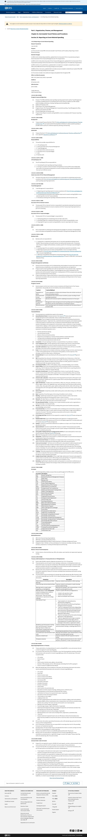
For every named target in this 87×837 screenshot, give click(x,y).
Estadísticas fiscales (9, 801)
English (54, 812)
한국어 (53, 801)
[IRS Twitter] (73, 830)
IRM (17, 17)
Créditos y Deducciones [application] (37, 12)
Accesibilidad (79, 835)
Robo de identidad (40, 797)
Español (56, 8)
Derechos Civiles (24, 806)
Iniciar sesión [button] (78, 8)
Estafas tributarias (40, 800)
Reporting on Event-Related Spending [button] (19, 29)
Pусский (54, 804)
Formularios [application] (48, 12)
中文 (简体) (55, 796)
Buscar (81, 12)
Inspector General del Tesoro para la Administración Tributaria (75, 799)
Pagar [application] (19, 12)
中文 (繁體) (55, 798)
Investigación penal (41, 805)
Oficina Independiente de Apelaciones (26, 802)
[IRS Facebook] (71, 830)
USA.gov (70, 803)
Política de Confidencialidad (68, 835)
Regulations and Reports (49, 134)
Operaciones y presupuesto (11, 798)
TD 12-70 (61, 316)
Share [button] (68, 783)
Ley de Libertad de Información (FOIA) (25, 809)
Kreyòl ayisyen (55, 809)
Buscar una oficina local (10, 807)
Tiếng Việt (54, 807)
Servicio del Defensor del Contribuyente (26, 798)
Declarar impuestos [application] (10, 12)
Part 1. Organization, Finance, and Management (29, 17)
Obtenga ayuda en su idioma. (65, 23)
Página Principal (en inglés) (10, 17)
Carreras (7, 796)
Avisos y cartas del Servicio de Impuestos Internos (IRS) (43, 794)
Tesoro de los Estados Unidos (75, 793)
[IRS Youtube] (81, 830)
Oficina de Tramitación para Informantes (42, 809)
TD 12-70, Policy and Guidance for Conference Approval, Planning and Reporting (62, 179)
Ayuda (44, 8)
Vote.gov (70, 810)
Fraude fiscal (39, 803)
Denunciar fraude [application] (58, 12)
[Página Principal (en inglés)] (8, 7)
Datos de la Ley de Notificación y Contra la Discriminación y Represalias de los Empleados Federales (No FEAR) (27, 817)
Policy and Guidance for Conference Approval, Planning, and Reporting (63, 133)
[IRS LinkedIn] (78, 830)
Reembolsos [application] (26, 12)
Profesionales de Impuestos (67, 8)
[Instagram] (76, 830)
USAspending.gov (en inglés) (74, 806)
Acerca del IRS (8, 793)
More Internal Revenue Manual (57, 778)
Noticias (50, 8)
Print (76, 783)
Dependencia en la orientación (28, 822)
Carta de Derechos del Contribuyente (26, 794)
